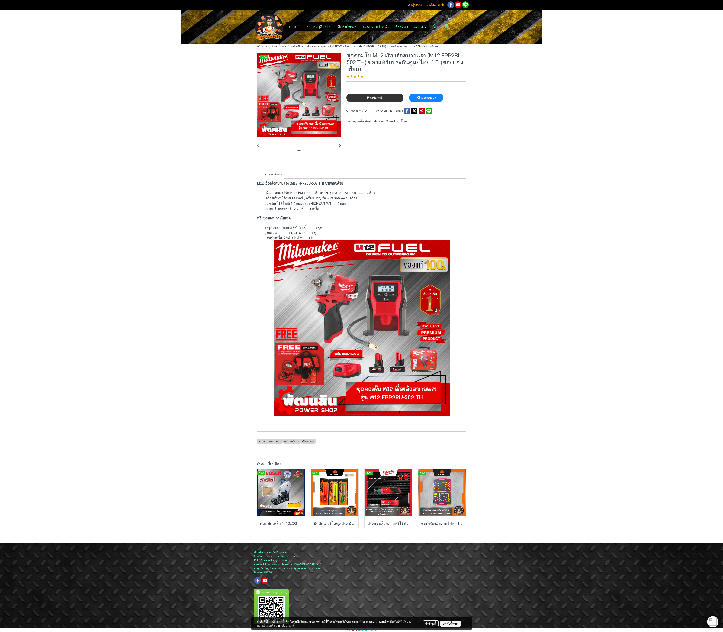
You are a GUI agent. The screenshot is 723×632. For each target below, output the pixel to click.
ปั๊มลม (404, 121)
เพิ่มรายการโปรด (359, 110)
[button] (435, 26)
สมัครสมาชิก (436, 5)
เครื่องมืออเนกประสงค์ (371, 121)
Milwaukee (392, 121)
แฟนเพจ (420, 26)
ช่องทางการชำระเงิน (376, 26)
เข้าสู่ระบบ (415, 5)
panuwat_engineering (275, 560)
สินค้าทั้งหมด (347, 26)
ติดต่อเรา (401, 26)
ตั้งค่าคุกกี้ (430, 623)
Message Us (428, 97)
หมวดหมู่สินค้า (318, 26)
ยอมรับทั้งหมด (450, 623)
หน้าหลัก (295, 26)
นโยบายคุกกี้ (287, 625)
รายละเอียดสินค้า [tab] (270, 174)
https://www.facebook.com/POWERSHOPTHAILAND (292, 564)
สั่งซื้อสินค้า (376, 97)
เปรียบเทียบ (386, 110)
